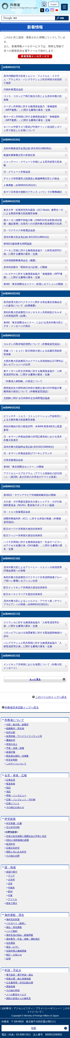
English (54, 4)
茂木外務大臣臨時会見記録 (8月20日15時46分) (29, 447)
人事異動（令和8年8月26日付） (21, 185)
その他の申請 (13, 990)
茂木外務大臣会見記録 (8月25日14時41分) (26, 237)
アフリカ (12, 899)
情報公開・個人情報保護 (18, 979)
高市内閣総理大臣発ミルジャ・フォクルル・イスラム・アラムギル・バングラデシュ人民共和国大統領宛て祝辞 (33, 79)
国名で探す (11, 903)
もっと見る (35, 679)
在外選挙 (10, 943)
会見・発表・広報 (15, 775)
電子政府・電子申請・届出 (19, 975)
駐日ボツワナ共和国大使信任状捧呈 (23, 529)
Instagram (52, 10)
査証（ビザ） (13, 947)
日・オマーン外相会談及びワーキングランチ (28, 453)
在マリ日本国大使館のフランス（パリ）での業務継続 (33, 192)
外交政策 (10, 818)
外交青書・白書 (14, 823)
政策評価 (10, 752)
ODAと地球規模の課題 (17, 840)
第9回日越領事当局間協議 (18, 243)
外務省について (14, 720)
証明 (8, 959)
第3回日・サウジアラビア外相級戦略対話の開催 (30, 495)
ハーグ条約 (11, 931)
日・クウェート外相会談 (17, 172)
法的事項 (6, 1008)
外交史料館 (11, 760)
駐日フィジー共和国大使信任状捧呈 (23, 535)
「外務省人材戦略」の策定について (23, 381)
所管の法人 (11, 744)
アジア (11, 876)
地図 (33, 1028)
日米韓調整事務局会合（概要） (21, 260)
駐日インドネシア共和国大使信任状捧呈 (25, 587)
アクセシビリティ (23, 1008)
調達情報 (10, 986)
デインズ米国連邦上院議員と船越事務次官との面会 (31, 178)
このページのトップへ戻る (51, 697)
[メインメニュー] (64, 7)
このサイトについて (16, 764)
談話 (8, 788)
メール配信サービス (16, 994)
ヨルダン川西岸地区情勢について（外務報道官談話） (33, 344)
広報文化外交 (13, 848)
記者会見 (10, 780)
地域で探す (11, 872)
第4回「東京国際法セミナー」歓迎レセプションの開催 (33, 284)
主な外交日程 (13, 827)
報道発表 (10, 784)
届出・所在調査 (14, 927)
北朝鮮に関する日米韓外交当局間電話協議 (27, 398)
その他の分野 (13, 856)
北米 (10, 883)
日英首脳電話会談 (13, 460)
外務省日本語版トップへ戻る (22, 707)
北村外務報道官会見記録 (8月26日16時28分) (27, 148)
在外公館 (10, 732)
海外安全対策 (13, 919)
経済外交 (10, 844)
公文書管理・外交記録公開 (19, 983)
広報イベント (13, 803)
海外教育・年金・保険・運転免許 (23, 939)
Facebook (47, 10)
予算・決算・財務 (15, 748)
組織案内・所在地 (15, 728)
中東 (10, 895)
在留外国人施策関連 (16, 951)
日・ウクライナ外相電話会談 (19, 230)
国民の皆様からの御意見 (18, 998)
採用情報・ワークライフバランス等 (24, 736)
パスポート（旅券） (16, 923)
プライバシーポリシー (48, 1008)
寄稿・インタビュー (16, 795)
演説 (8, 791)
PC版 (44, 4)
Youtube (57, 10)
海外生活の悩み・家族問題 (19, 935)
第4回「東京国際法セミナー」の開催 (24, 466)
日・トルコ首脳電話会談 (17, 512)
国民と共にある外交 (16, 852)
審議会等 (10, 740)
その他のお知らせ (15, 807)
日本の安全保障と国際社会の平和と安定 (26, 836)
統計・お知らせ (14, 955)
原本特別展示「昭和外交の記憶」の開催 (25, 267)
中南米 (11, 888)
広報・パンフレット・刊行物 (20, 799)
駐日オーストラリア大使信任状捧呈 (23, 594)
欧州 (10, 891)
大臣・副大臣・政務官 (17, 724)
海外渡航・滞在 (14, 914)
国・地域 (10, 867)
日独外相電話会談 (13, 89)
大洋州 (11, 880)
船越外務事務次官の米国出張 (19, 155)
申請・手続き (12, 970)
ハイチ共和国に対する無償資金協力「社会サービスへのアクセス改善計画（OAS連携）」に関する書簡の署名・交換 (33, 545)
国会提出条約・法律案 (17, 756)
